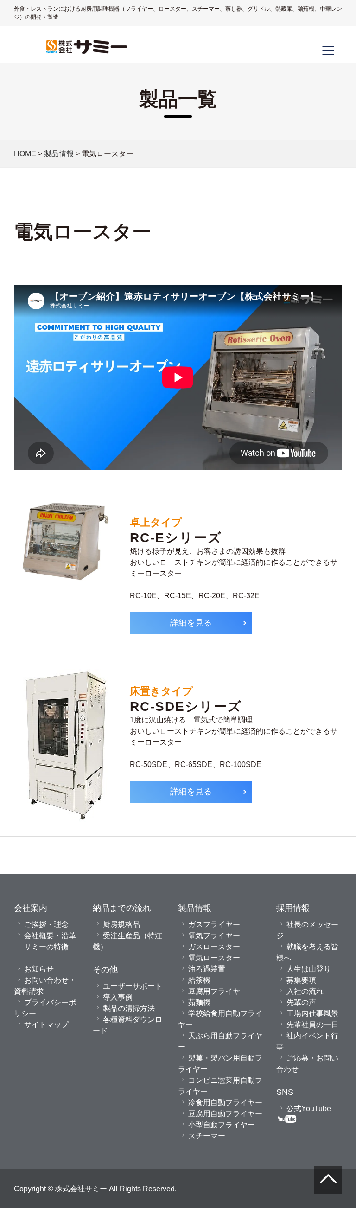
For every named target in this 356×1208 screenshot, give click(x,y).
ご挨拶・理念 (46, 924)
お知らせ (39, 968)
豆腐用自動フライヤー (225, 1113)
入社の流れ (305, 991)
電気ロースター (214, 957)
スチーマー (206, 1135)
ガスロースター (214, 946)
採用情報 (293, 907)
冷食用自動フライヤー (225, 1102)
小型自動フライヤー (221, 1124)
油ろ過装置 (206, 968)
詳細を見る (191, 622)
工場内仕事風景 (312, 1013)
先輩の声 (301, 1002)
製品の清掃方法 (129, 1008)
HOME (25, 153)
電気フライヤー (214, 935)
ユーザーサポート (132, 986)
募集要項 (301, 980)
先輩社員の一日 (312, 1024)
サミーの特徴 (46, 946)
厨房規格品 (121, 924)
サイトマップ (46, 1024)
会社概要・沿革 (50, 935)
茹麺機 (199, 1002)
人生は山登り (308, 968)
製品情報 (59, 153)
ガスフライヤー (214, 924)
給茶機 (199, 980)
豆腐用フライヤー (218, 991)
